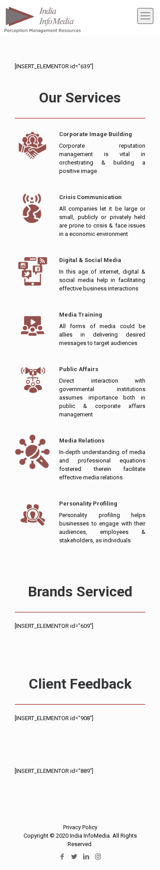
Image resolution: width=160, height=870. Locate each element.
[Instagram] (98, 857)
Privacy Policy (80, 827)
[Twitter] (74, 857)
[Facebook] (62, 857)
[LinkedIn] (86, 857)
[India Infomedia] (42, 15)
